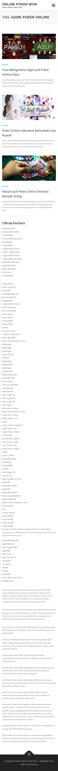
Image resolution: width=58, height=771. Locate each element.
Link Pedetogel (9, 307)
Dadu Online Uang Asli (12, 425)
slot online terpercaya (12, 577)
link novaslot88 (9, 310)
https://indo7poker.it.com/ (14, 411)
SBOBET (6, 357)
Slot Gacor (7, 272)
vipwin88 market (9, 485)
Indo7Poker (7, 435)
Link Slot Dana (8, 331)
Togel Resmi (8, 283)
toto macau (7, 314)
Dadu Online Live (10, 418)
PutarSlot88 (7, 505)
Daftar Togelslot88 (10, 252)
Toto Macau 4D (9, 445)
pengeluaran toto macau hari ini (30, 710)
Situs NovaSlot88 (10, 384)
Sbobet (5, 570)
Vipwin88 (6, 290)
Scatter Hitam (8, 512)
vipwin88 (6, 482)
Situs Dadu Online (32, 680)
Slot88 (5, 468)
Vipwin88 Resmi (9, 265)
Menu (53, 5)
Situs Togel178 (9, 287)
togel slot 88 (8, 354)
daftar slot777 (22, 532)
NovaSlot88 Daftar (10, 231)
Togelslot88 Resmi (10, 248)
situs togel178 (8, 394)
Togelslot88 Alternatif (12, 258)
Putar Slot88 (7, 522)
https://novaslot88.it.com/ (13, 341)
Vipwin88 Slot (8, 543)
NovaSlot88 (7, 235)
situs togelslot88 (9, 547)
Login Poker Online (10, 431)
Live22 (34, 613)
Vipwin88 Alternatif (10, 540)
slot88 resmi (7, 581)
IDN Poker (7, 405)
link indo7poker (9, 297)
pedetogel (6, 344)
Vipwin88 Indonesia (11, 262)
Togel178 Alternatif (11, 334)
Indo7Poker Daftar (10, 438)
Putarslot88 (7, 317)
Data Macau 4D (9, 428)
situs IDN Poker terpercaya (21, 655)
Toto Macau (7, 381)
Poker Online (8, 455)
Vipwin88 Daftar (9, 458)
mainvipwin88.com (10, 294)
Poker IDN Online (10, 415)
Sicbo (4, 421)
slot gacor (6, 564)
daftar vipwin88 (9, 499)
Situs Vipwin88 (8, 337)
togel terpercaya (9, 374)
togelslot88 (7, 300)
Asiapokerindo (8, 228)
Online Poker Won (19, 4)
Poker (5, 64)
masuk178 (7, 475)
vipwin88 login (8, 378)
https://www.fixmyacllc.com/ (15, 502)
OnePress (44, 761)
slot (3, 509)
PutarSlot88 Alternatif (12, 238)
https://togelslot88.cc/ (12, 495)
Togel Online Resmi (11, 304)
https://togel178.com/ (12, 479)
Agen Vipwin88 (8, 269)
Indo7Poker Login (10, 442)
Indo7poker (7, 242)
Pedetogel (6, 462)
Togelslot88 (7, 245)
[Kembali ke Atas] (29, 754)
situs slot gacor (9, 557)
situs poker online (10, 408)
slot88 (5, 327)
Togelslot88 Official (11, 255)
